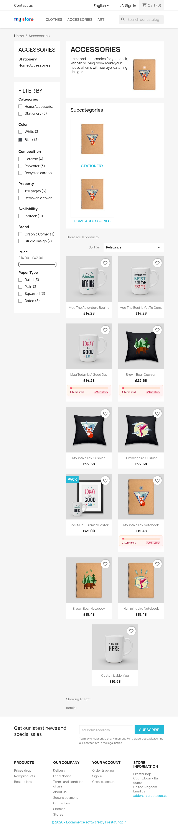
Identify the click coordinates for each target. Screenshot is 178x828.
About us (60, 792)
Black (32, 140)
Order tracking (103, 770)
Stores (58, 814)
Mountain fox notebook (141, 525)
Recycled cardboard (40, 173)
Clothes (54, 19)
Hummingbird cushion (141, 458)
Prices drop (22, 770)
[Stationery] (92, 140)
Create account (104, 782)
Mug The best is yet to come (141, 307)
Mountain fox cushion (88, 458)
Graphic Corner (40, 234)
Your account (106, 762)
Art (100, 19)
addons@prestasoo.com (151, 796)
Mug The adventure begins (89, 307)
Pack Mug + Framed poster (89, 525)
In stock (34, 216)
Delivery (59, 770)
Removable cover (40, 198)
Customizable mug (115, 675)
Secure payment (65, 797)
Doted (32, 301)
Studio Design (38, 241)
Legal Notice (62, 776)
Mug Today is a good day (88, 374)
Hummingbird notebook (141, 608)
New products (24, 776)
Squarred (35, 294)
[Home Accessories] (92, 195)
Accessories (79, 19)
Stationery (27, 59)
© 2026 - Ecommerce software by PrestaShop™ (89, 822)
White (32, 132)
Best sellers (23, 782)
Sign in (97, 776)
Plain (31, 287)
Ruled (32, 280)
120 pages (35, 191)
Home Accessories (34, 65)
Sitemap (59, 809)
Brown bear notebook (89, 608)
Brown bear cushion (141, 374)
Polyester (35, 166)
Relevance (134, 247)
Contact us (23, 5)
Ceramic (34, 159)
